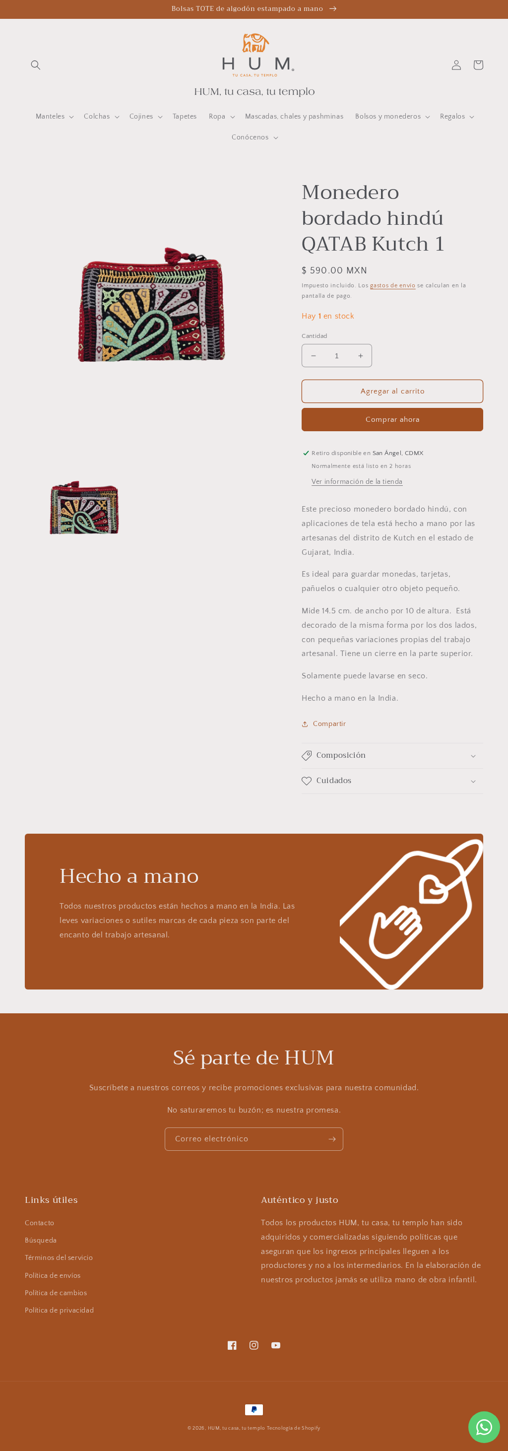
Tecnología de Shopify (293, 1428)
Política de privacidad (59, 1311)
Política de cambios (56, 1293)
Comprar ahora (393, 419)
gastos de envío (393, 285)
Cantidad (314, 335)
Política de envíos (53, 1276)
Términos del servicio (59, 1258)
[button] (36, 65)
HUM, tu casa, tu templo (236, 1428)
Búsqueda (41, 1241)
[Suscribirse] (332, 1139)
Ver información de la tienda (357, 482)
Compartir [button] (329, 724)
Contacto (40, 1223)
